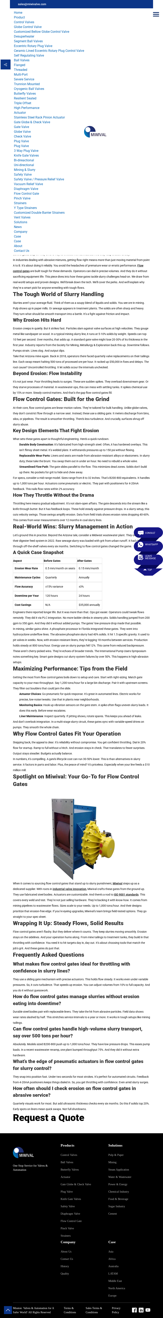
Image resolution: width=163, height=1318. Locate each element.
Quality (65, 1273)
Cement (112, 1213)
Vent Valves (22, 217)
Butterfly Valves (25, 93)
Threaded (20, 70)
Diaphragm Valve (26, 189)
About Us (66, 1251)
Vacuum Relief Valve (28, 184)
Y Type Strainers (25, 208)
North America (116, 1288)
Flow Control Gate (26, 193)
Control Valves (24, 22)
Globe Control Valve (28, 27)
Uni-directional (24, 165)
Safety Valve (23, 174)
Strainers (20, 203)
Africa (111, 1258)
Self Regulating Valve (29, 55)
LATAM (113, 1273)
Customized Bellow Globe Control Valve (41, 32)
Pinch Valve (22, 198)
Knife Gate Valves (26, 155)
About (18, 246)
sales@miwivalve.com (32, 4)
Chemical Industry (118, 1191)
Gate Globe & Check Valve (32, 122)
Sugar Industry (116, 1206)
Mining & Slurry (24, 170)
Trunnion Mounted (27, 84)
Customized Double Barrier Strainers (39, 213)
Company (20, 232)
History (65, 1266)
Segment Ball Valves (28, 41)
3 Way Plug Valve (26, 151)
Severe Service (24, 79)
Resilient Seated (25, 98)
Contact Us (21, 251)
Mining (112, 1162)
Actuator (20, 112)
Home (18, 12)
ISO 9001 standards (126, 894)
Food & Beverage (118, 1199)
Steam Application (118, 1169)
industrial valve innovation (69, 889)
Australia (113, 1266)
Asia (110, 1251)
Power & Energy (117, 1184)
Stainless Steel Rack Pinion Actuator (39, 117)
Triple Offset (22, 103)
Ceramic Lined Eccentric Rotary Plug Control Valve (49, 51)
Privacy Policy (116, 1310)
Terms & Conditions (70, 1310)
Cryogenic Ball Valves (29, 89)
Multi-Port (21, 74)
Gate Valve (21, 127)
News (18, 227)
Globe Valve (22, 132)
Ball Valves (21, 60)
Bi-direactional (24, 160)
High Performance (26, 108)
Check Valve (22, 136)
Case (17, 236)
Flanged (19, 65)
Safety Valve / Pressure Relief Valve (39, 179)
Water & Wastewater (119, 1177)
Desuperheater (24, 36)
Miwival (117, 883)
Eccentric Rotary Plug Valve (33, 46)
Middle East (115, 1281)
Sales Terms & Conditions (94, 1310)
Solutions (20, 222)
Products (67, 1145)
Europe (112, 1295)
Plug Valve (21, 141)
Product (19, 17)
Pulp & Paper (116, 1154)
